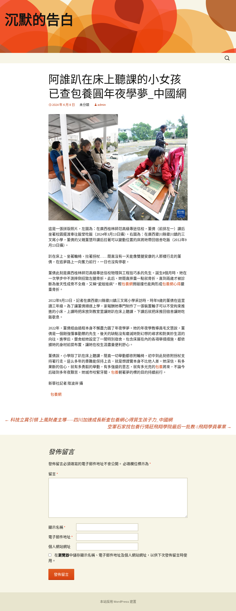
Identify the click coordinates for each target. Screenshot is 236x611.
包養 (159, 366)
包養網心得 (171, 284)
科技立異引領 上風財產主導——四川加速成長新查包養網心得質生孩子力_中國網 (88, 420)
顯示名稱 (56, 527)
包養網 (127, 284)
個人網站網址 (59, 546)
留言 (53, 474)
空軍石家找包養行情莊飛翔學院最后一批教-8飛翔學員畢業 (169, 426)
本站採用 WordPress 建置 (118, 601)
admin (101, 105)
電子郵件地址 (60, 537)
